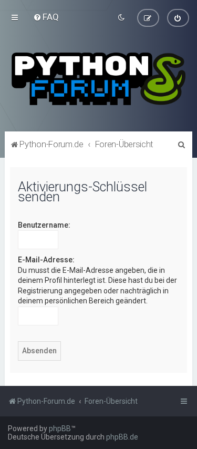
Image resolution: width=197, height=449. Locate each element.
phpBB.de (122, 437)
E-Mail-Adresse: (46, 260)
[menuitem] (45, 17)
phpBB (60, 428)
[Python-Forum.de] (98, 79)
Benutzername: (44, 225)
